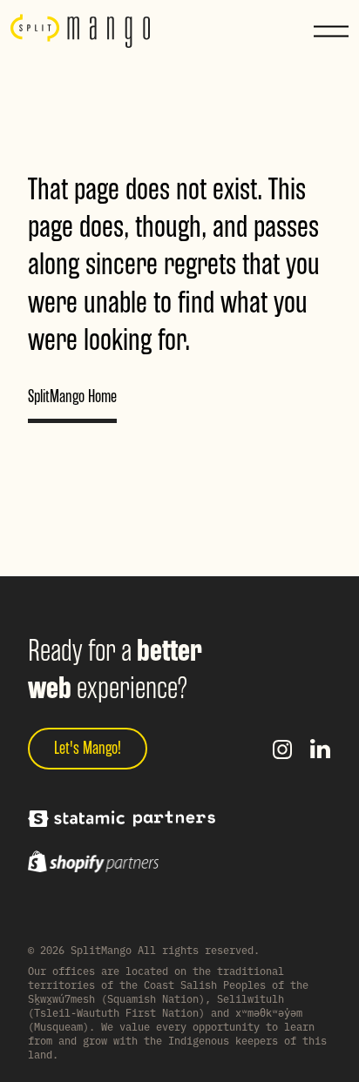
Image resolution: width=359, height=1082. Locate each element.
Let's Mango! (87, 748)
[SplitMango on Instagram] (282, 748)
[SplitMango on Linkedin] (320, 748)
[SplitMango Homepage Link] (80, 31)
